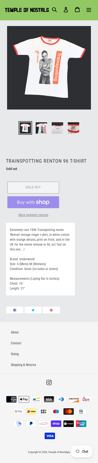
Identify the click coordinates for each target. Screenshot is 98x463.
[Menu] (88, 9)
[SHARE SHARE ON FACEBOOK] (15, 310)
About (15, 332)
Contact (16, 343)
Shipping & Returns (23, 365)
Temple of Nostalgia (59, 452)
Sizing (15, 354)
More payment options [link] (33, 215)
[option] (25, 128)
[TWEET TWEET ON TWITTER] (33, 310)
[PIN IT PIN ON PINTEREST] (51, 310)
